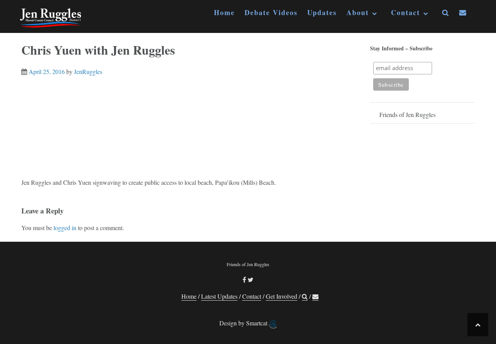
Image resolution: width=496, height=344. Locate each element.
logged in (64, 228)
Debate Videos (271, 12)
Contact (405, 12)
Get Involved (281, 296)
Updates (322, 12)
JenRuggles (88, 71)
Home (224, 12)
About (357, 12)
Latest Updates (219, 296)
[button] (446, 14)
